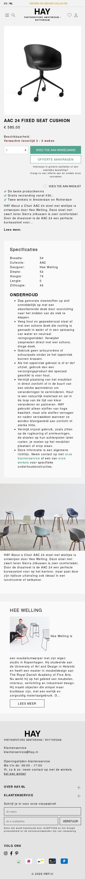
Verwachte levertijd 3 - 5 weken (29, 141)
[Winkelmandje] (80, 15)
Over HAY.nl (15, 787)
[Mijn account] (76, 15)
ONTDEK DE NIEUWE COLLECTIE (48, 3)
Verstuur (70, 821)
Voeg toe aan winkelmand (56, 150)
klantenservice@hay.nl (21, 752)
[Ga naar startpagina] (42, 11)
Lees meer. (12, 229)
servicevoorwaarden (40, 831)
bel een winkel (15, 774)
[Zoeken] (13, 15)
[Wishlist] (69, 15)
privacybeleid (12, 831)
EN (5, 3)
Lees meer (27, 703)
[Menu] (7, 15)
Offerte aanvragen (56, 159)
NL (11, 3)
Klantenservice (18, 795)
